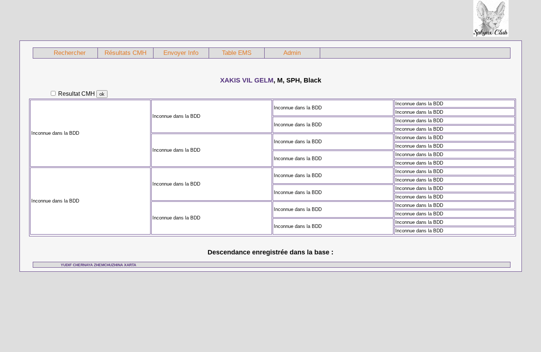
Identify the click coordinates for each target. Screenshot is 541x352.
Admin (292, 52)
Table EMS (236, 52)
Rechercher (70, 52)
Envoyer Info (180, 52)
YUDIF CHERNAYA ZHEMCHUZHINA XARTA (98, 265)
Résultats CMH (125, 52)
